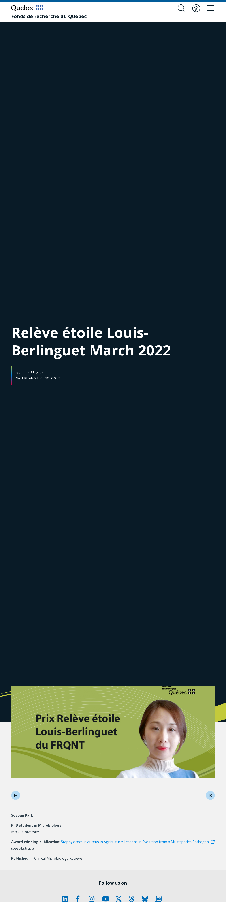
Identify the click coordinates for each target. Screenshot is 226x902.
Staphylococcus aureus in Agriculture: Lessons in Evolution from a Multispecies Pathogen (135, 841)
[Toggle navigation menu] (211, 8)
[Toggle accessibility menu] (196, 8)
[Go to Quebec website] (27, 8)
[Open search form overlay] (182, 8)
